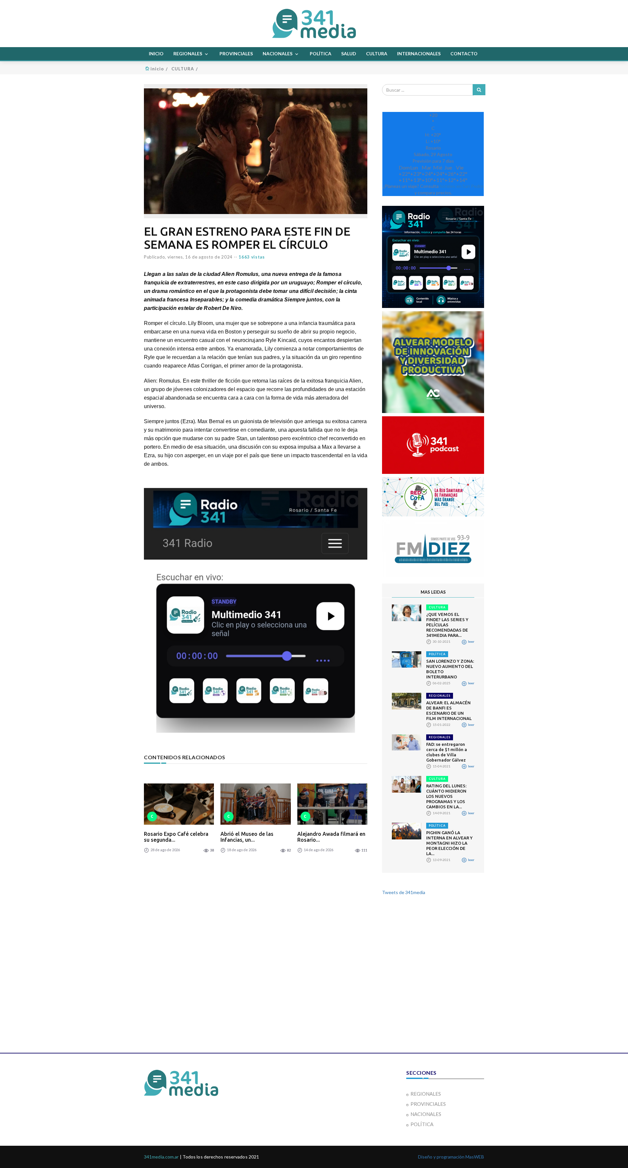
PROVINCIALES (236, 53)
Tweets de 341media (403, 892)
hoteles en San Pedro (461, 186)
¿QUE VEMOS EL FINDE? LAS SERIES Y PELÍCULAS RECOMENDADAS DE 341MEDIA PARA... (447, 625)
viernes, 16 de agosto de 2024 (200, 257)
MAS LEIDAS (433, 592)
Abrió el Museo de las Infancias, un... (246, 837)
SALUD (348, 53)
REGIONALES (188, 53)
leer (470, 641)
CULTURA (376, 53)
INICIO (156, 53)
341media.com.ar (161, 1156)
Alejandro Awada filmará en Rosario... (331, 837)
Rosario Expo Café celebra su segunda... (176, 837)
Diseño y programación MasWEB (451, 1156)
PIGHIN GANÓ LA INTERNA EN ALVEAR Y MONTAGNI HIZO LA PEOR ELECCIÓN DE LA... (449, 843)
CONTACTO (464, 53)
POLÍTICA (320, 53)
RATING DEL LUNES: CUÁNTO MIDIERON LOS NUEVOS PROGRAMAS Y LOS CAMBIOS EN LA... (446, 796)
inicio (157, 68)
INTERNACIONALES (419, 53)
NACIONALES (278, 53)
